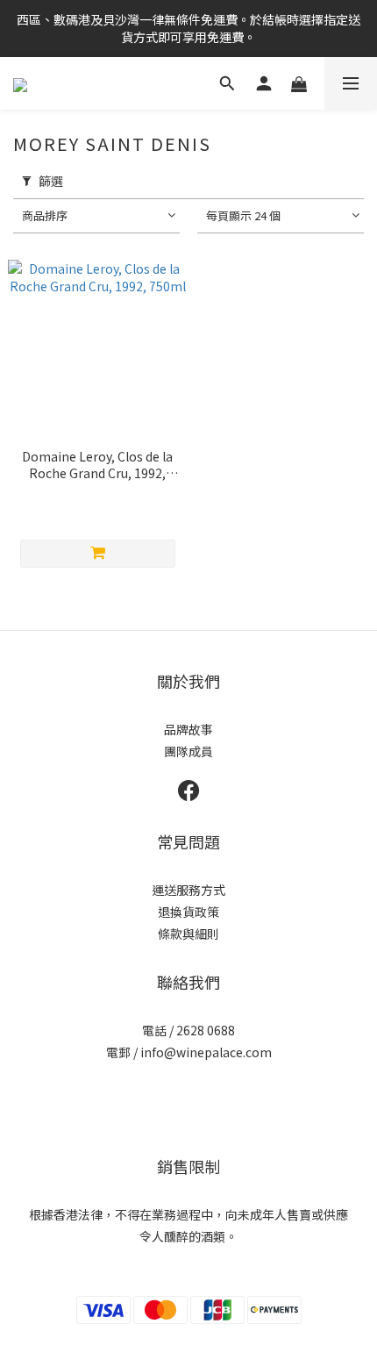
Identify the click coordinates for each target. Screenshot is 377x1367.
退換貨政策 (188, 911)
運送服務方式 (188, 889)
